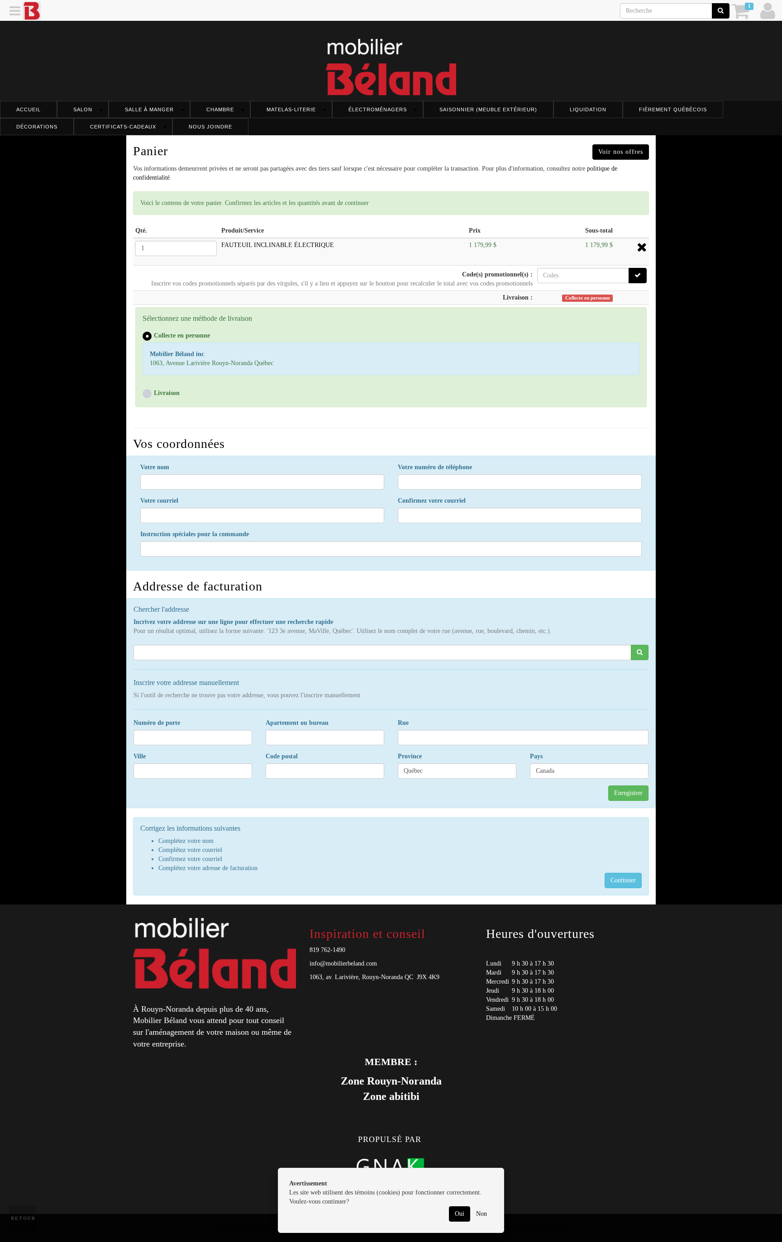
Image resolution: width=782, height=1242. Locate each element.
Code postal (282, 756)
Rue (403, 722)
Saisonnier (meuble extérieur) (488, 109)
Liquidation (588, 109)
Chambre (220, 109)
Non (481, 1213)
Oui (459, 1213)
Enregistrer (628, 793)
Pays (536, 756)
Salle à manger (149, 109)
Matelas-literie (291, 109)
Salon (82, 109)
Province (410, 756)
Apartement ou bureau (297, 722)
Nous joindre (210, 126)
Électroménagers (377, 109)
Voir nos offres (620, 151)
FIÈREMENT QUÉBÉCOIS (673, 109)
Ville (140, 756)
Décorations (36, 126)
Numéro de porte (157, 722)
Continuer (623, 880)
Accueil (28, 109)
